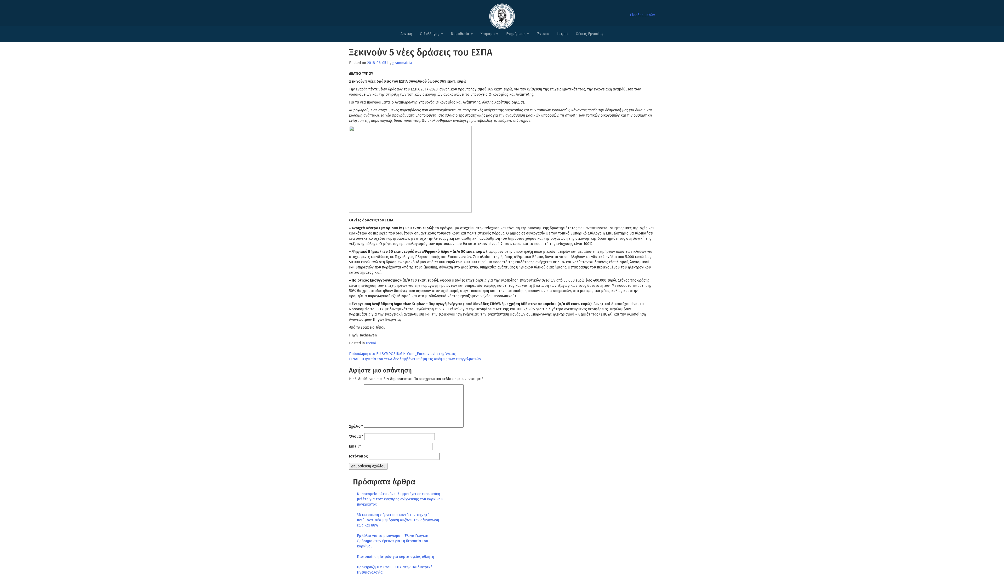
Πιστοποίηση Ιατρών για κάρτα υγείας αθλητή (395, 556)
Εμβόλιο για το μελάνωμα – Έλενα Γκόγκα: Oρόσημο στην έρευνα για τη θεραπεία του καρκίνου (392, 541)
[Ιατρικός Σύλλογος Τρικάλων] (502, 15)
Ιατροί (562, 34)
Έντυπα (543, 34)
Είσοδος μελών (642, 15)
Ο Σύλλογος (430, 34)
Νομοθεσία (460, 34)
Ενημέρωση (516, 34)
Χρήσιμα (488, 34)
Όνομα (356, 436)
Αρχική (406, 34)
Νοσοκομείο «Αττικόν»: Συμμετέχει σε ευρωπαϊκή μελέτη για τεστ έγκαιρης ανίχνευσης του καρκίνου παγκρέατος (400, 499)
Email (355, 446)
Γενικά (371, 343)
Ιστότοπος (358, 456)
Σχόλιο (356, 426)
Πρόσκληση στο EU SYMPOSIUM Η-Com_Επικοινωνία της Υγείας (402, 354)
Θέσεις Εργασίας (589, 34)
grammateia (402, 63)
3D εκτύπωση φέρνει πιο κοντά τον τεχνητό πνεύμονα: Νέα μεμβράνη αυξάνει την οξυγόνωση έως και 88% (398, 520)
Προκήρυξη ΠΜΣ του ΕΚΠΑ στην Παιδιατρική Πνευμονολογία (394, 570)
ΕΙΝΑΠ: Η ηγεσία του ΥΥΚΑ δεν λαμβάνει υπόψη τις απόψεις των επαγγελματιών (415, 359)
